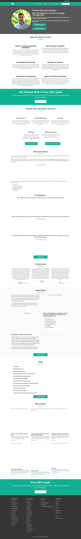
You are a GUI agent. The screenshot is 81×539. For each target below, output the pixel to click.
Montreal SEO (29, 506)
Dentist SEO (13, 515)
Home (36, 3)
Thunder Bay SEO (29, 515)
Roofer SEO (13, 524)
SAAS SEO (13, 513)
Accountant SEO (14, 517)
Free (60, 3)
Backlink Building (43, 504)
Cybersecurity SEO (14, 520)
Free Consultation (65, 3)
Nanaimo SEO (29, 520)
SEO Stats (53, 468)
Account (57, 504)
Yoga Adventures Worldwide (22, 283)
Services (39, 3)
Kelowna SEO (29, 510)
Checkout (57, 508)
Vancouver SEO (29, 504)
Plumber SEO (13, 522)
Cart (56, 506)
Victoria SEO (29, 531)
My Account (66, 1)
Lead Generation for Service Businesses (47, 506)
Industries (45, 3)
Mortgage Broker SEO (14, 508)
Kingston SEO (29, 526)
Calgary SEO (29, 508)
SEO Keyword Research (17, 469)
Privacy (57, 516)
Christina (20, 282)
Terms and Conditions (59, 518)
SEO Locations (30, 498)
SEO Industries (14, 498)
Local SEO (42, 501)
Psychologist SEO (14, 510)
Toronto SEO (29, 501)
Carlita (41, 280)
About (51, 3)
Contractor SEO (13, 504)
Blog (56, 514)
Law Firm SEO (13, 501)
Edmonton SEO (29, 513)
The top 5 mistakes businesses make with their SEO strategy (40, 434)
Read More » (13, 440)
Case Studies (55, 3)
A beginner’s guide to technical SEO (60, 433)
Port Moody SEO (29, 524)
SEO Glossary (34, 470)
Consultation (58, 501)
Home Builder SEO (14, 506)
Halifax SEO (28, 517)
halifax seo (28, 522)
